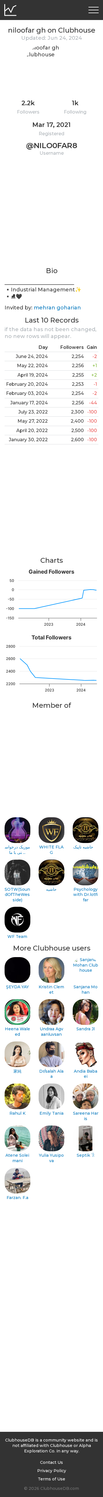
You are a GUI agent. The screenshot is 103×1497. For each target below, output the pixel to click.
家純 (17, 1071)
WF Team (17, 936)
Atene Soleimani (17, 1158)
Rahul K (17, 1113)
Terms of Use (51, 1479)
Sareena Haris (85, 1116)
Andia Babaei (85, 1074)
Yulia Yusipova (51, 1158)
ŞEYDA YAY (17, 986)
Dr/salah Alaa (51, 1074)
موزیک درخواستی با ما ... (17, 849)
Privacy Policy (51, 1470)
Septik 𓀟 (85, 1155)
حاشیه (51, 889)
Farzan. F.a (17, 1197)
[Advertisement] (51, 214)
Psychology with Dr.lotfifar (85, 894)
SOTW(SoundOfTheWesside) (17, 894)
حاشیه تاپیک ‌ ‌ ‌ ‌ (85, 847)
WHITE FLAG (51, 849)
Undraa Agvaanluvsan (51, 1031)
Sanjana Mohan (86, 989)
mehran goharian (57, 308)
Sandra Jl (85, 1028)
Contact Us (51, 1462)
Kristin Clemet (51, 989)
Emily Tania (51, 1113)
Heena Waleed (17, 1031)
